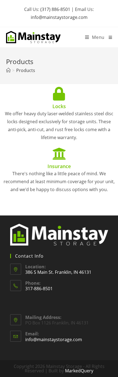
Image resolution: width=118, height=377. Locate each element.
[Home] (8, 70)
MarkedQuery (79, 371)
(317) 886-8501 (55, 9)
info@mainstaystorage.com (59, 17)
